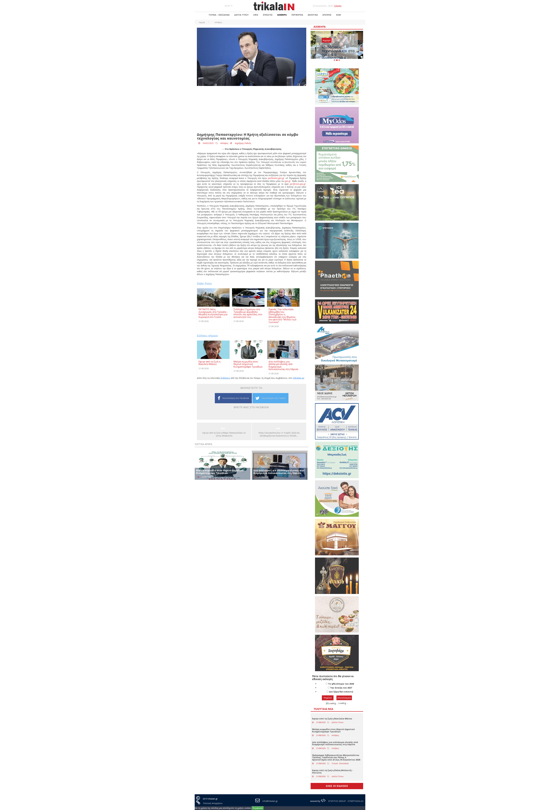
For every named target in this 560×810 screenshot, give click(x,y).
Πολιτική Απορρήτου (213, 803)
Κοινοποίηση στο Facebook (235, 398)
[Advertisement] (251, 109)
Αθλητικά (313, 14)
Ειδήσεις (225, 378)
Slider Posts (204, 283)
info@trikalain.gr (270, 801)
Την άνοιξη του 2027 (341, 687)
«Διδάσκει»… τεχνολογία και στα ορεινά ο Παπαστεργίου (338, 52)
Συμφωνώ (258, 808)
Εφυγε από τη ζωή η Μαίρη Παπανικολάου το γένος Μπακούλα (224, 434)
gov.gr (288, 181)
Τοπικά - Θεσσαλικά (340, 763)
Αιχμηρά (282, 14)
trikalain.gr (298, 378)
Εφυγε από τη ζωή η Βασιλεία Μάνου (332, 718)
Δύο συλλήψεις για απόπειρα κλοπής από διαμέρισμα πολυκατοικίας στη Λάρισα (278, 472)
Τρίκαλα (337, 5)
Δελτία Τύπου (241, 14)
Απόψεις (326, 14)
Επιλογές (268, 14)
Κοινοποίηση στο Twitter (274, 398)
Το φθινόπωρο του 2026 (341, 683)
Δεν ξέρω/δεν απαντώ (341, 691)
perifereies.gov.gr (276, 178)
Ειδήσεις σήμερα (207, 335)
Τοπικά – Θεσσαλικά (219, 14)
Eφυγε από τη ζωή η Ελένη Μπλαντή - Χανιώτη (332, 771)
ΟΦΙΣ (255, 14)
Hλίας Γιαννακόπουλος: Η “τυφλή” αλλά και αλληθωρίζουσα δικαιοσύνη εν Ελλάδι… (279, 434)
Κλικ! (338, 14)
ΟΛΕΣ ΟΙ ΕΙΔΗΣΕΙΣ (337, 786)
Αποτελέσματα (344, 697)
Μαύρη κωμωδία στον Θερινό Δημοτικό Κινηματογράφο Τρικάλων (220, 472)
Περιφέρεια (297, 14)
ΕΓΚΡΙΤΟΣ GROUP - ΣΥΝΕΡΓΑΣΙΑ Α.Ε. (346, 801)
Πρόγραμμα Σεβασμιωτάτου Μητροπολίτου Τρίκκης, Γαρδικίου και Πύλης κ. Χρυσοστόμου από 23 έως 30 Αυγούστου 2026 (336, 757)
